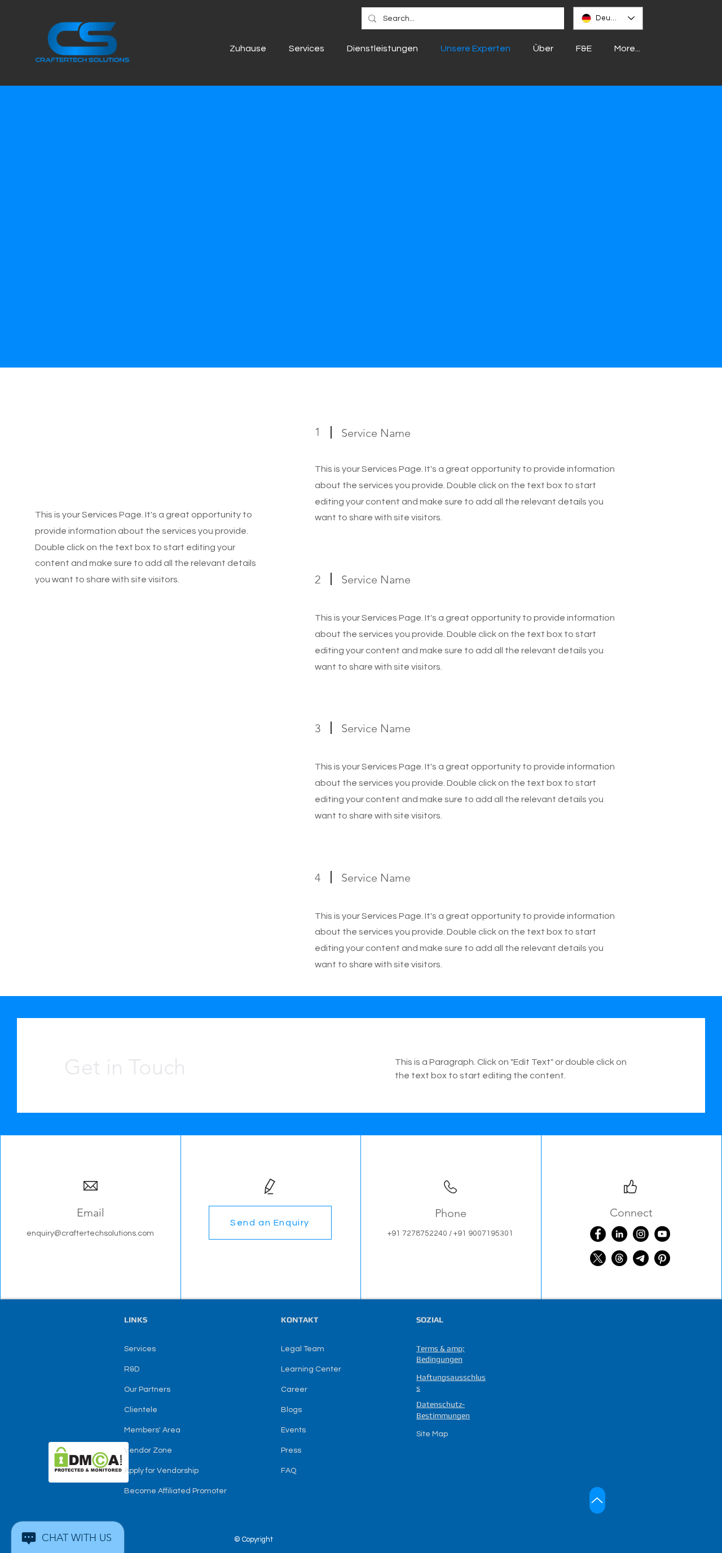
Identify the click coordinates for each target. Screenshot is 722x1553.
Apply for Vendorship (161, 1471)
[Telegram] (641, 1258)
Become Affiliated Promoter (175, 1491)
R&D (131, 1369)
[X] (598, 1258)
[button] (270, 1223)
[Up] (597, 1500)
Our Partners (147, 1389)
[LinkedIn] (619, 1234)
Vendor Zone (148, 1450)
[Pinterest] (662, 1258)
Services (140, 1349)
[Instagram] (641, 1234)
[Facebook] (598, 1234)
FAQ (288, 1471)
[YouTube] (662, 1234)
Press (291, 1450)
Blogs (291, 1410)
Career (294, 1389)
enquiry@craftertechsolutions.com (90, 1233)
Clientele (140, 1410)
